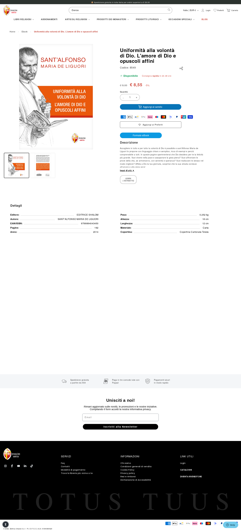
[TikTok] (32, 466)
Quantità (124, 91)
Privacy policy (127, 473)
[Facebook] (12, 466)
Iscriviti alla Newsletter (120, 426)
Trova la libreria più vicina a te (77, 473)
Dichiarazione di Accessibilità (135, 480)
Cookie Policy (127, 469)
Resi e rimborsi (128, 476)
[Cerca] (169, 10)
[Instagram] (5, 466)
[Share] (181, 68)
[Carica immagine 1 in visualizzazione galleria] (16, 165)
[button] (23, 19)
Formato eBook (141, 135)
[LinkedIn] (25, 466)
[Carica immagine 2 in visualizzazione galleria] (42, 165)
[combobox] (120, 10)
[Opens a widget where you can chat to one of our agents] (230, 525)
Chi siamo (125, 463)
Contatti (65, 466)
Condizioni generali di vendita (136, 466)
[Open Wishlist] (215, 10)
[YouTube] (18, 466)
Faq (63, 463)
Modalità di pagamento (73, 469)
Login (183, 463)
